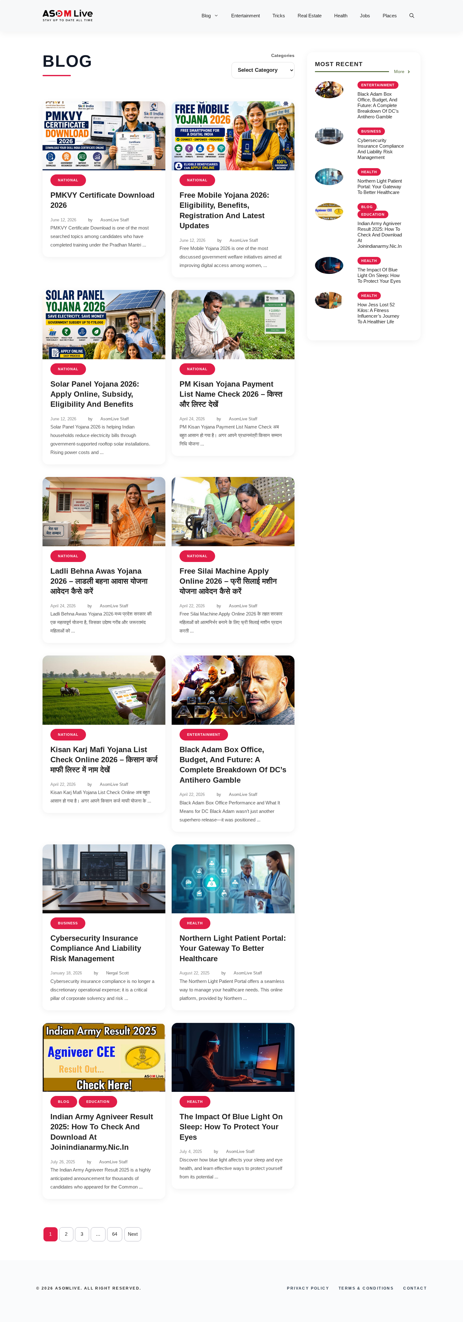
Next (133, 1234)
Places (390, 15)
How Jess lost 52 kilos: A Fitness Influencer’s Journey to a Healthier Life (378, 313)
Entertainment (245, 15)
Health (340, 15)
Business (68, 923)
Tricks (278, 15)
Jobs (365, 15)
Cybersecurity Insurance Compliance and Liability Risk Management (95, 948)
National (68, 180)
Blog (206, 15)
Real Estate (310, 15)
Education (98, 1102)
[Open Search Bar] (411, 15)
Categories (282, 55)
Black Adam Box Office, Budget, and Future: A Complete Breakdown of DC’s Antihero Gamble (378, 105)
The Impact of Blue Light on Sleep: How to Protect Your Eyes (231, 1126)
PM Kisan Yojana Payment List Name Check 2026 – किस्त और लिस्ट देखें (231, 394)
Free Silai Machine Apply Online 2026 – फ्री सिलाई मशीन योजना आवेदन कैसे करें (228, 581)
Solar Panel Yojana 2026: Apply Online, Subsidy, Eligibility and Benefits (94, 394)
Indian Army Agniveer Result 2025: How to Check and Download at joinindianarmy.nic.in (379, 235)
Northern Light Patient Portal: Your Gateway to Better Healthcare (233, 948)
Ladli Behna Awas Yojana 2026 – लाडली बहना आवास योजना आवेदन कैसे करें (98, 581)
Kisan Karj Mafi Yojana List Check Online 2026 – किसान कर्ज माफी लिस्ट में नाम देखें (103, 759)
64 (114, 1234)
